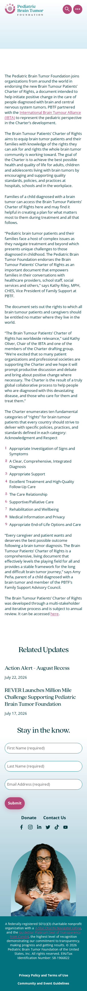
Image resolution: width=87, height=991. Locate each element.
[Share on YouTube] (65, 827)
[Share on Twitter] (48, 827)
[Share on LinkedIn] (39, 827)
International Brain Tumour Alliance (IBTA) (43, 115)
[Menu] (78, 9)
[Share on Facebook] (21, 827)
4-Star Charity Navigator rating (58, 928)
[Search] (67, 9)
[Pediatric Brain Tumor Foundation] (24, 9)
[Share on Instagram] (30, 827)
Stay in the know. (43, 731)
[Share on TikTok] (57, 827)
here (54, 613)
